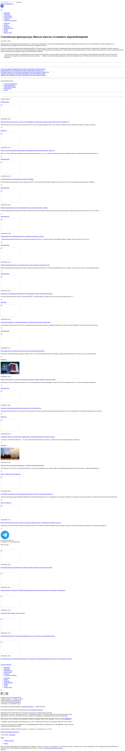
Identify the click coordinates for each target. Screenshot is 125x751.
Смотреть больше (6, 664)
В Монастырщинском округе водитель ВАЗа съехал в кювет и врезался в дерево (24, 207)
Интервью (7, 13)
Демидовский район (10, 87)
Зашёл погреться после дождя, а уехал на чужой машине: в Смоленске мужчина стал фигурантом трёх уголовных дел (35, 122)
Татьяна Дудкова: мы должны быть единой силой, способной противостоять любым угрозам (28, 436)
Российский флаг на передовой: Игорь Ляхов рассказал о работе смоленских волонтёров (26, 567)
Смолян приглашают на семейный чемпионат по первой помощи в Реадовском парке (25, 322)
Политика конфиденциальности (10, 732)
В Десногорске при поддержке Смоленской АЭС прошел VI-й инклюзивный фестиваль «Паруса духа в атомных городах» (36, 658)
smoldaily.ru (67, 718)
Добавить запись (9, 740)
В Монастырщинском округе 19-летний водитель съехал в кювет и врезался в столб (25, 265)
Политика (7, 26)
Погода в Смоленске (7, 4)
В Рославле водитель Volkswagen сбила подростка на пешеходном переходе (23, 351)
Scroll (2, 737)
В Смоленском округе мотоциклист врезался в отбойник (17, 179)
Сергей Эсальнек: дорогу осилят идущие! (13, 613)
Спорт (6, 31)
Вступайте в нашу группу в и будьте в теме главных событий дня (25, 72)
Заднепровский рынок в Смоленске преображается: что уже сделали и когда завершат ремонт (28, 636)
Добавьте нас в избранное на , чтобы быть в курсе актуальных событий (23, 75)
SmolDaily (12, 735)
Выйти (6, 743)
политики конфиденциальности (53, 748)
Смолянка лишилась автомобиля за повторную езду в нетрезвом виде (21, 408)
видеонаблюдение (9, 85)
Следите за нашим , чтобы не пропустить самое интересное (23, 69)
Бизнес (6, 29)
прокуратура (7, 88)
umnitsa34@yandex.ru (28, 706)
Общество (7, 23)
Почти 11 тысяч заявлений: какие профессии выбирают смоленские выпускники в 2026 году (28, 150)
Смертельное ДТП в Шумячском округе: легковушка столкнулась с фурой (22, 236)
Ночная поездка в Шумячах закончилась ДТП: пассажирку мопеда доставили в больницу (27, 293)
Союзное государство (10, 20)
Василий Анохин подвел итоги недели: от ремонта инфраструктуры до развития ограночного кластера (31, 522)
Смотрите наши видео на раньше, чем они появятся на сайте (23, 73)
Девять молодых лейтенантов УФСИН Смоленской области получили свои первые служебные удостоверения (33, 590)
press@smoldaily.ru (15, 700)
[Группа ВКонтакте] (2, 7)
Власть (6, 25)
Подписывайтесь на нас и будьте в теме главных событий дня (22, 70)
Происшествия (8, 28)
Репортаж (7, 14)
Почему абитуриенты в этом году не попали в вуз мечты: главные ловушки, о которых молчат (28, 379)
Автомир (6, 19)
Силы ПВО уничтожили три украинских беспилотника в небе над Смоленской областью (27, 494)
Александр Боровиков (10, 84)
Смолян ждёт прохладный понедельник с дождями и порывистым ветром (22, 465)
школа (6, 90)
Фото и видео (8, 17)
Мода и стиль (8, 32)
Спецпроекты (8, 16)
